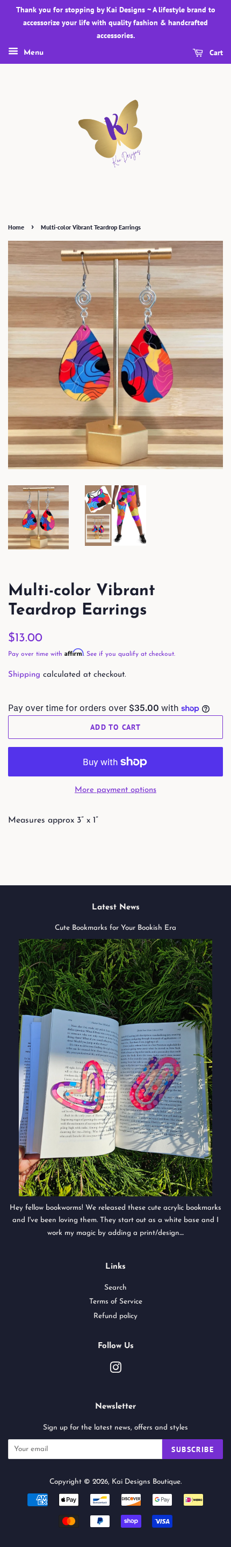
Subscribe (192, 1449)
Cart (215, 53)
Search (115, 1287)
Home (16, 227)
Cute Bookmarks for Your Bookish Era (115, 927)
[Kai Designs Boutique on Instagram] (115, 1370)
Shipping (24, 675)
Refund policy (115, 1316)
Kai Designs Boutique (146, 1481)
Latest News (116, 908)
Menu (32, 53)
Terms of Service (115, 1301)
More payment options (115, 790)
